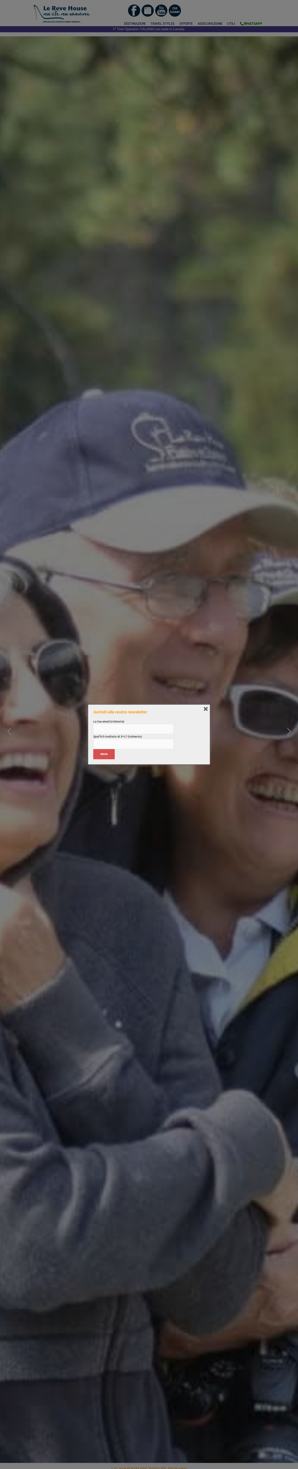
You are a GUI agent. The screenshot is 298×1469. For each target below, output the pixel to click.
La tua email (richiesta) (108, 721)
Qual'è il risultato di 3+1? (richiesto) (117, 736)
